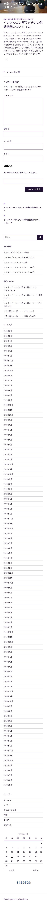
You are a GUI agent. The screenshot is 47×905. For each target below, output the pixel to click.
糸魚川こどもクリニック (26, 19)
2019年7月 (8, 657)
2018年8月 (8, 711)
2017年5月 (8, 785)
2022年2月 (8, 509)
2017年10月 (8, 760)
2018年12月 (8, 691)
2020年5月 (8, 607)
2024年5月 (8, 385)
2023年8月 (8, 425)
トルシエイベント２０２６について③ (19, 267)
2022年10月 (8, 474)
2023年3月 (8, 449)
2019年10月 (8, 642)
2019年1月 (8, 686)
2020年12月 (8, 573)
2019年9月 (8, 647)
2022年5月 (8, 494)
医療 (19, 72)
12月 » (35, 870)
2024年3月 (8, 395)
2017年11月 (8, 755)
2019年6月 (8, 662)
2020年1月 (8, 627)
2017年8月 (8, 770)
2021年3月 (8, 563)
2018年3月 (8, 736)
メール (7, 141)
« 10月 (11, 870)
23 (6, 861)
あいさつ (7, 800)
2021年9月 (8, 533)
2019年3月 (8, 676)
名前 (7, 129)
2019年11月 (8, 637)
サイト (6, 154)
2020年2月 (8, 622)
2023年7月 (8, 430)
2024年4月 (8, 390)
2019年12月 (8, 632)
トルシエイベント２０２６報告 (16, 252)
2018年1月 (8, 746)
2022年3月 (8, 504)
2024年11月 (8, 366)
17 (12, 857)
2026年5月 (8, 336)
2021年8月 (8, 538)
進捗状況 (7, 825)
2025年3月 (8, 351)
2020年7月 (8, 597)
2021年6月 (8, 548)
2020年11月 (8, 578)
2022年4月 (8, 499)
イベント (7, 805)
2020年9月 (8, 588)
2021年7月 (8, 543)
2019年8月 (8, 652)
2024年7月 (8, 380)
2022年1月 (8, 514)
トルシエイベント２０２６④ (15, 262)
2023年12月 (8, 405)
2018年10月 (8, 701)
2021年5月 (8, 553)
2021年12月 (8, 519)
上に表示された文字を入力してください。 (21, 173)
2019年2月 (8, 681)
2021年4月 (8, 558)
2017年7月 (8, 775)
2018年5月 (8, 726)
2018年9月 (8, 706)
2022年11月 (8, 469)
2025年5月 (8, 346)
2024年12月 (8, 361)
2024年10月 (8, 370)
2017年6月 (8, 780)
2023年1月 (8, 459)
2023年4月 (8, 445)
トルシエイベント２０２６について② (19, 272)
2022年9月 (8, 479)
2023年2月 (8, 454)
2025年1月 (8, 356)
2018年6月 (8, 721)
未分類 (6, 820)
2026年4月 (8, 341)
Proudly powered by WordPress (16, 899)
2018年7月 (8, 716)
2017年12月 (8, 751)
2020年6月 (8, 602)
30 (6, 866)
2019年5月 (8, 667)
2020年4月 (8, 612)
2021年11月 (8, 524)
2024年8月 (8, 375)
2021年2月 (8, 568)
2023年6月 (8, 435)
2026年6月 (8, 331)
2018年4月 (8, 731)
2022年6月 (8, 489)
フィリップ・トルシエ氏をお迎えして (19, 257)
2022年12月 (8, 464)
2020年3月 (8, 617)
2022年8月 (8, 484)
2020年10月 (8, 583)
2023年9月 (8, 420)
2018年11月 (8, 696)
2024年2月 (8, 400)
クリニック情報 (11, 72)
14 (36, 852)
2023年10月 (8, 415)
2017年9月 (8, 765)
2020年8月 (8, 593)
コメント (8, 95)
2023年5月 (8, 440)
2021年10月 (8, 528)
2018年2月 (8, 741)
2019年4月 (8, 671)
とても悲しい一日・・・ (14, 311)
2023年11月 (8, 410)
